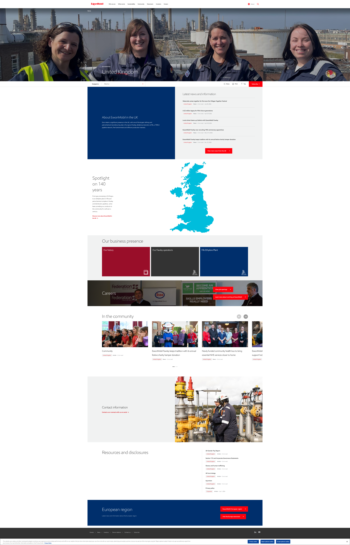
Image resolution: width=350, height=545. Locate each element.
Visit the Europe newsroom (231, 516)
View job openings (221, 289)
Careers (166, 4)
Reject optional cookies (267, 541)
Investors (158, 4)
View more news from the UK (216, 151)
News (98, 532)
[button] (251, 4)
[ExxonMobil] (98, 4)
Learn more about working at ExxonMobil (228, 297)
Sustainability (131, 4)
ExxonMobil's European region (232, 509)
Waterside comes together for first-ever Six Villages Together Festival (205, 101)
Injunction (209, 481)
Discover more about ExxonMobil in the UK (102, 217)
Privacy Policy (47, 543)
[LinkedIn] (255, 532)
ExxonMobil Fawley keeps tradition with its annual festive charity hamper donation (209, 139)
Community (141, 4)
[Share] (256, 436)
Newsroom (150, 4)
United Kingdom (188, 104)
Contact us (128, 532)
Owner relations (116, 532)
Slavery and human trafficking (215, 466)
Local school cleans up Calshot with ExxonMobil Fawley (200, 120)
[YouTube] (259, 532)
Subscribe (255, 84)
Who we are (112, 4)
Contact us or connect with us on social (114, 412)
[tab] (173, 366)
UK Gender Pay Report (213, 451)
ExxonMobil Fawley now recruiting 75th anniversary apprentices (203, 130)
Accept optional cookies (283, 541)
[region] (175, 542)
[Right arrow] (245, 316)
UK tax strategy (211, 473)
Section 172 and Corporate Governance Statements (222, 458)
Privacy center (253, 541)
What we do (121, 4)
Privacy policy (210, 488)
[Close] (347, 542)
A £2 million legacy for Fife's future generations (198, 111)
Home (89, 11)
